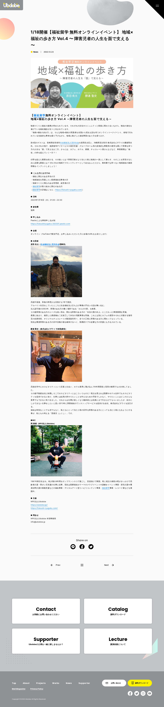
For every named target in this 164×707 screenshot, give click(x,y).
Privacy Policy (36, 689)
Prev (58, 565)
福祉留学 (39, 115)
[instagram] (143, 693)
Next (106, 565)
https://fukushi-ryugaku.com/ (68, 190)
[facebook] (130, 693)
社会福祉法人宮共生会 (69, 143)
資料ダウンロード (141, 683)
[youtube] (149, 693)
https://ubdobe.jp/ (39, 505)
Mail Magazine (18, 689)
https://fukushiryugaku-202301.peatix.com (50, 224)
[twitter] (136, 693)
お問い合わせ (116, 683)
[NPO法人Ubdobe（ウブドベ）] (11, 5)
